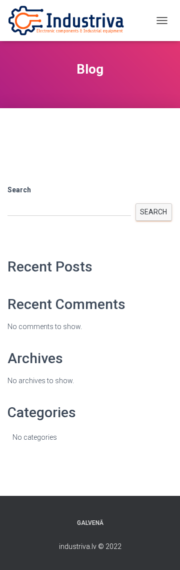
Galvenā (90, 522)
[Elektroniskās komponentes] (70, 20)
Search (19, 190)
